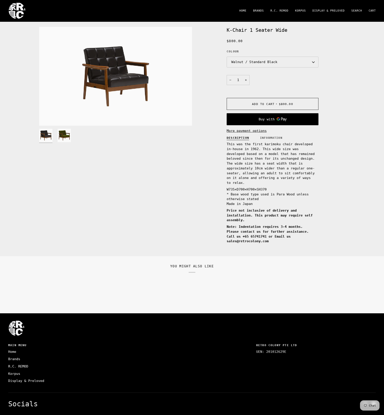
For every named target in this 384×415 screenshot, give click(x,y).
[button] (258, 11)
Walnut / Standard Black (254, 62)
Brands (14, 359)
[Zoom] (115, 76)
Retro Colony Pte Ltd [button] (276, 345)
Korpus (14, 373)
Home (12, 351)
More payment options (247, 131)
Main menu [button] (17, 345)
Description (238, 137)
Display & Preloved (26, 381)
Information (271, 137)
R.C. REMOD (18, 366)
